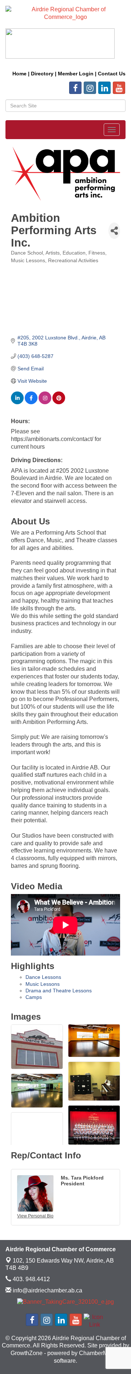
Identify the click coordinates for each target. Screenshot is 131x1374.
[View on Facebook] (31, 402)
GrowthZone (27, 1353)
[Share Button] (114, 231)
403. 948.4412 (30, 1279)
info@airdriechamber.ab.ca (46, 1290)
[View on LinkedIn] (17, 402)
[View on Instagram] (45, 402)
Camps (33, 997)
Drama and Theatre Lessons (58, 990)
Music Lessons (42, 984)
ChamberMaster (99, 1353)
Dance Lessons (43, 977)
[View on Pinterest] (58, 402)
